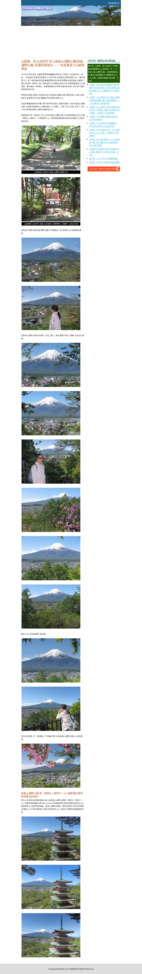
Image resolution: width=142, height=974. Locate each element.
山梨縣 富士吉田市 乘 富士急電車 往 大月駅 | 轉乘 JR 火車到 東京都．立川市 (104, 151)
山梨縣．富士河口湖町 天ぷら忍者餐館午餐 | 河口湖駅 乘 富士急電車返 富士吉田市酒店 (104, 142)
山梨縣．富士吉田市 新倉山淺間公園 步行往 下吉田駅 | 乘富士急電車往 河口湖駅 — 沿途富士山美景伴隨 (104, 109)
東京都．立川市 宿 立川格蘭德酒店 (103, 158)
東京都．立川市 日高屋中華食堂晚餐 (104, 162)
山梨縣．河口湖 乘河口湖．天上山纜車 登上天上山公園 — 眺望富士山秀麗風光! (104, 132)
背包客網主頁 (113, 3)
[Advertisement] (71, 42)
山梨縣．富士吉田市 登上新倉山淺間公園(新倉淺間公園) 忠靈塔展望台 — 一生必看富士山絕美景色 (104, 100)
